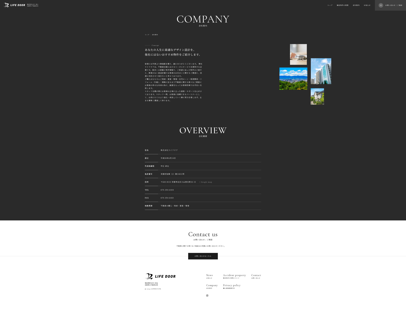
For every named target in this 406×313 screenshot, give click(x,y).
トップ (330, 5)
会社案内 (356, 5)
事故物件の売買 (343, 5)
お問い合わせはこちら (203, 256)
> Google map (205, 182)
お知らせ (367, 5)
